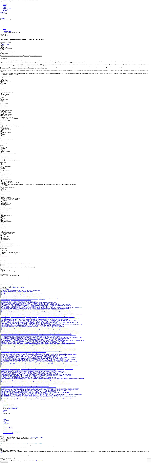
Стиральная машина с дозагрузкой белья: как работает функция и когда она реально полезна (57, 396)
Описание (2, 55)
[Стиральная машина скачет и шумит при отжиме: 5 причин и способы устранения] (17, 319)
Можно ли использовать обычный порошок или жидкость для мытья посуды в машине (54, 366)
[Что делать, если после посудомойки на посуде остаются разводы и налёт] (15, 323)
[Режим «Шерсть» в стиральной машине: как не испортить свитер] (14, 393)
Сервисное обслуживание (8, 426)
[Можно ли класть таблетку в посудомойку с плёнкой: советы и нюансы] (15, 379)
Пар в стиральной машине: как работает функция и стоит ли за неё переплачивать (51, 360)
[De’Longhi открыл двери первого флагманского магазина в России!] (14, 302)
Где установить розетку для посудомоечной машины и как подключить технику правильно (56, 343)
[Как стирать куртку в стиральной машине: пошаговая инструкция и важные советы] (18, 328)
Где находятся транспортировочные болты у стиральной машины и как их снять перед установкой (61, 331)
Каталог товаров (6, 420)
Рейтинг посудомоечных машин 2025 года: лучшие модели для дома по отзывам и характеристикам (62, 313)
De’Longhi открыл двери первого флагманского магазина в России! (42, 302)
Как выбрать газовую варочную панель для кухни (32, 293)
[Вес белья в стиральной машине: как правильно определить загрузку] (14, 356)
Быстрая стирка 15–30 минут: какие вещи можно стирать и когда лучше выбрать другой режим (59, 389)
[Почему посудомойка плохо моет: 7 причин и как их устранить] (13, 306)
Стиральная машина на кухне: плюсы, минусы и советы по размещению (45, 336)
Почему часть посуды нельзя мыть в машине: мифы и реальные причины (46, 325)
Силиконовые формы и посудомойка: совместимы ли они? (37, 386)
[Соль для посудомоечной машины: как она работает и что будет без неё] (15, 321)
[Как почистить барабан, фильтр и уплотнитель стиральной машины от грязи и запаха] (18, 311)
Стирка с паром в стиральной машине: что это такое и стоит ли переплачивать (49, 339)
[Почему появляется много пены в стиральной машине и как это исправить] (16, 351)
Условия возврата (6, 429)
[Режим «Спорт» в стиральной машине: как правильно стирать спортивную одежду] (17, 392)
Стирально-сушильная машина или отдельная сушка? (34, 299)
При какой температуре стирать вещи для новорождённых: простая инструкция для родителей (59, 365)
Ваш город (2, 274)
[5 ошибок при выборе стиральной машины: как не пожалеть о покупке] (15, 303)
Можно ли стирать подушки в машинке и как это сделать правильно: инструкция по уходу (56, 317)
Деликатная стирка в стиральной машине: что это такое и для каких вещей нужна (51, 347)
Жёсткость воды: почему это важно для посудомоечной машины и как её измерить (51, 372)
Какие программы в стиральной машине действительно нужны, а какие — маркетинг (53, 305)
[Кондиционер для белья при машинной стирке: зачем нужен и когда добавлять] (16, 358)
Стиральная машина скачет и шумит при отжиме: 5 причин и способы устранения (51, 319)
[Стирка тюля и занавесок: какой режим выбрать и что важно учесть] (14, 387)
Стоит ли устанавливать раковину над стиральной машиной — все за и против (50, 355)
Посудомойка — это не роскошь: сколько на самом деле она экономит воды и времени (53, 304)
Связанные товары (15, 55)
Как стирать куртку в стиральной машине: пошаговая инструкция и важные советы (52, 328)
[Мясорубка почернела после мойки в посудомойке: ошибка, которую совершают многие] (18, 374)
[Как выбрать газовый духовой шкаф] (8, 300)
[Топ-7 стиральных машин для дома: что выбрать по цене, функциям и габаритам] (17, 316)
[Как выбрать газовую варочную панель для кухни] (11, 293)
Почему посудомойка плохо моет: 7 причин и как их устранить (40, 306)
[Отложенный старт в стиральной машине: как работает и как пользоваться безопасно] (18, 390)
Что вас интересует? (4, 275)
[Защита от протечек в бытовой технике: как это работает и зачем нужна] (15, 368)
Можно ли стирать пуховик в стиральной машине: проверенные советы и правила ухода (55, 312)
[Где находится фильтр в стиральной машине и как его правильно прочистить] (16, 326)
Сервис (4, 7)
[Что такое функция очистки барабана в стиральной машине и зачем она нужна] (16, 342)
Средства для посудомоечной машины (25, 291)
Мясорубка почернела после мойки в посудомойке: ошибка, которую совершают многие (55, 374)
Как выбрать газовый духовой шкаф (23, 300)
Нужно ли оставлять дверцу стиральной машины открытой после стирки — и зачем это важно (59, 322)
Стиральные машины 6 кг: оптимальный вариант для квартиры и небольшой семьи (52, 330)
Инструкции (32, 55)
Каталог (4, 6)
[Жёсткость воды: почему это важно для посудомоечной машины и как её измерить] (17, 372)
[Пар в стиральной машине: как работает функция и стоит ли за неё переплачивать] (17, 360)
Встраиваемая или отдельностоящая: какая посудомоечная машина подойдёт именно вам (55, 375)
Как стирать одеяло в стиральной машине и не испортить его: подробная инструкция (53, 344)
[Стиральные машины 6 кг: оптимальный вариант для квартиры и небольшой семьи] (17, 330)
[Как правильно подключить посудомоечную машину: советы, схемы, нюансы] (16, 309)
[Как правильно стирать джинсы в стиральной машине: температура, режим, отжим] (17, 314)
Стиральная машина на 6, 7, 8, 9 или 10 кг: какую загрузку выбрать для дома (48, 395)
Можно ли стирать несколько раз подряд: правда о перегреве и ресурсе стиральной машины (57, 359)
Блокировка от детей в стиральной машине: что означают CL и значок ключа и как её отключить (60, 388)
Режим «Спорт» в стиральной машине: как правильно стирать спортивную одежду (52, 392)
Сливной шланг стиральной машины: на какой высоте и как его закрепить (47, 380)
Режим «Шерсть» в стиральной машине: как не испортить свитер (41, 393)
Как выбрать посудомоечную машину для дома (30, 290)
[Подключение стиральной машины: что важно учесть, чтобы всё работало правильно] (18, 308)
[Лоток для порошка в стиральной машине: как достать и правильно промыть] (16, 346)
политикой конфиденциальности (36, 437)
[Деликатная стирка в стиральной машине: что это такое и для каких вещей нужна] (17, 347)
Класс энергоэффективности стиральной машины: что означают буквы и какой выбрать (55, 398)
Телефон (2, 272)
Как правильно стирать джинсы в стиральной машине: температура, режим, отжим (52, 314)
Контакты (5, 10)
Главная (4, 419)
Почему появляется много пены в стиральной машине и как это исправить (47, 351)
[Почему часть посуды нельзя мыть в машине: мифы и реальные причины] (15, 325)
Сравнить (2, 54)
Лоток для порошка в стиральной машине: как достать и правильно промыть (48, 346)
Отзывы (21, 55)
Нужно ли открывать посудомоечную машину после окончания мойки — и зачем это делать (57, 349)
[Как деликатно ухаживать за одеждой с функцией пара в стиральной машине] (16, 297)
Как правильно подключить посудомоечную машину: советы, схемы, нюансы (48, 309)
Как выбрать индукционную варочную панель (29, 294)
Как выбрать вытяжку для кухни (21, 292)
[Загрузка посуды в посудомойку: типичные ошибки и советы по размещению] (16, 327)
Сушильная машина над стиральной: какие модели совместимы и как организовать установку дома (62, 337)
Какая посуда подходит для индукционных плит (31, 295)
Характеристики (8, 55)
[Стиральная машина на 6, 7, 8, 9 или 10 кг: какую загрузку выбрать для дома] (16, 395)
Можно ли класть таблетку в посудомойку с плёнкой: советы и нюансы (44, 379)
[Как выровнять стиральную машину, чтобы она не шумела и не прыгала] (15, 373)
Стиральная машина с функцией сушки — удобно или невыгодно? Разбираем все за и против (58, 361)
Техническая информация (8, 427)
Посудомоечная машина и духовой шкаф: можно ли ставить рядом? (42, 370)
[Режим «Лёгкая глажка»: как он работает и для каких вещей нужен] (14, 391)
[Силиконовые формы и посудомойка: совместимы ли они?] (12, 386)
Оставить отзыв (4, 248)
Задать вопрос (31, 267)
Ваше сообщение (3, 260)
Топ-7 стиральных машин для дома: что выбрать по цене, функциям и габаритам (50, 316)
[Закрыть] (0, 268)
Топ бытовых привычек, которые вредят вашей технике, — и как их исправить (50, 362)
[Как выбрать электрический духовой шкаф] (9, 301)
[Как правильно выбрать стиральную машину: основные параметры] (14, 377)
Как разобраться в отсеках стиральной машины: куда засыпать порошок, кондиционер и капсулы (60, 318)
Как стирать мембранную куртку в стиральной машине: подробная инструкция (50, 382)
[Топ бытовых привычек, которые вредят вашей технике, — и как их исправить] (17, 362)
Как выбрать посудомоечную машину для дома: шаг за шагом (38, 376)
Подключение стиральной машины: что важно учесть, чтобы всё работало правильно (53, 308)
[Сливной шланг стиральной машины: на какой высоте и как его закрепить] (16, 380)
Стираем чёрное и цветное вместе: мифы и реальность (35, 352)
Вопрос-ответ (26, 55)
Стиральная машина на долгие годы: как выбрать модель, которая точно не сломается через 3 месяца (62, 307)
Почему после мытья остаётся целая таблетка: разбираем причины (41, 384)
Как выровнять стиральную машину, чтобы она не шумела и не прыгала (45, 373)
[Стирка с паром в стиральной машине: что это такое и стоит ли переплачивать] (16, 339)
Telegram (5, 410)
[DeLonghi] (2, 18)
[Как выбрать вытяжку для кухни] (7, 292)
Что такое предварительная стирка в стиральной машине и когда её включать (48, 341)
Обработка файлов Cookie (8, 433)
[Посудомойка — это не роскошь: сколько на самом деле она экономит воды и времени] (18, 304)
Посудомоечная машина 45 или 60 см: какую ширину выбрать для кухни (45, 399)
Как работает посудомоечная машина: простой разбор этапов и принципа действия (52, 338)
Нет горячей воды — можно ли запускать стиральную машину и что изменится (50, 353)
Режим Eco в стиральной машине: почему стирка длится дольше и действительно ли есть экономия (62, 394)
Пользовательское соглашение (9, 430)
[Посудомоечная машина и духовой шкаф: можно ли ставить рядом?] (14, 370)
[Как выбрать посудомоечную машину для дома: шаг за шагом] (13, 376)
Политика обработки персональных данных (12, 432)
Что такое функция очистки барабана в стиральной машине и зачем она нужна (49, 342)
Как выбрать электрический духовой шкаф (27, 301)
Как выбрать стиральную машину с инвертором (30, 296)
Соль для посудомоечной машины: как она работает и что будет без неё (44, 321)
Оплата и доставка (6, 2)
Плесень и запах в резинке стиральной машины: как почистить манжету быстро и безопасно (57, 335)
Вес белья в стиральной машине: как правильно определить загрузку (43, 356)
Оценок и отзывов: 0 (4, 44)
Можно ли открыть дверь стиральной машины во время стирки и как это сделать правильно (57, 348)
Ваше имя (2, 253)
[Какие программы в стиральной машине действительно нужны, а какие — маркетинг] (18, 305)
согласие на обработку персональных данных (14, 286)
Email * (1, 271)
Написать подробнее (4, 255)
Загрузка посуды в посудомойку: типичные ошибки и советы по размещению (48, 327)
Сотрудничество (6, 423)
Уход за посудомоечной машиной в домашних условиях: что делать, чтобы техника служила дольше (62, 324)
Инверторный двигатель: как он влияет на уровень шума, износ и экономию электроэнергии (58, 320)
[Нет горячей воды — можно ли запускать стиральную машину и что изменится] (17, 353)
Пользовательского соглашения (18, 287)
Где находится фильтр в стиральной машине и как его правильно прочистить (48, 326)
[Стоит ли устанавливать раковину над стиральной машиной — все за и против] (17, 355)
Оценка (2, 254)
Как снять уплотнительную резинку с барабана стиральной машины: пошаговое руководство (58, 354)
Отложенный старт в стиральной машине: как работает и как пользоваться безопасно (53, 390)
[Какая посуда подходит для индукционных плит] (10, 295)
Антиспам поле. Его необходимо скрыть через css (10, 252)
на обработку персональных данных (22, 262)
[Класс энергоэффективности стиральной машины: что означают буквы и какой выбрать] (18, 398)
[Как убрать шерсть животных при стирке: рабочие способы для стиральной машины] (18, 383)
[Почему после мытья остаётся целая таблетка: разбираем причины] (14, 384)
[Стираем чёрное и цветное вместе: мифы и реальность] (12, 352)
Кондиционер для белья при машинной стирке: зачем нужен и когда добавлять (49, 358)
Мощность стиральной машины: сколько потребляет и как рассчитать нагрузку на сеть (54, 334)
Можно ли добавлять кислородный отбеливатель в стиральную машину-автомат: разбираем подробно (63, 378)
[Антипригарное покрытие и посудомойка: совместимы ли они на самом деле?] (16, 371)
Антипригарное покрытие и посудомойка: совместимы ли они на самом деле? (49, 371)
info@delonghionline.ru (12, 408)
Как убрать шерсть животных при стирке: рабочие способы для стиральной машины (53, 383)
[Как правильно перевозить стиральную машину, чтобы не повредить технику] (16, 381)
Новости (4, 5)
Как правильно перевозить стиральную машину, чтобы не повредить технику (48, 381)
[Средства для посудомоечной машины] (8, 291)
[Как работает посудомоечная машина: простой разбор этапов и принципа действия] (17, 338)
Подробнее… (3, 452)
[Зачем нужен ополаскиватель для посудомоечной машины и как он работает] (16, 345)
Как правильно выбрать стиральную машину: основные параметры (42, 377)
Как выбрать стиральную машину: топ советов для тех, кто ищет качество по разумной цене (57, 357)
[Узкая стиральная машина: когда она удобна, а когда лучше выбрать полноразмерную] (18, 397)
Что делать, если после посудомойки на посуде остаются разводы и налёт (46, 323)
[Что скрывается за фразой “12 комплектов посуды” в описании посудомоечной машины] (18, 369)
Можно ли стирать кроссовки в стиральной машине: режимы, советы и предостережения (56, 310)
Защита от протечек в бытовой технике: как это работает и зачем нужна (45, 368)
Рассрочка (5, 4)
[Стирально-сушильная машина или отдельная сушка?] (11, 299)
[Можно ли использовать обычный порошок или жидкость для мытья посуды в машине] (18, 366)
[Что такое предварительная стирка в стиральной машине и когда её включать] (16, 341)
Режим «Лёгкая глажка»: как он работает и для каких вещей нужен (42, 391)
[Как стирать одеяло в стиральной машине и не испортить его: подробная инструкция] (18, 344)
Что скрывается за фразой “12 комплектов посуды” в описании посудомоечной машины (55, 369)
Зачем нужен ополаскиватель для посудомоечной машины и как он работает (47, 345)
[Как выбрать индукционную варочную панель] (10, 294)
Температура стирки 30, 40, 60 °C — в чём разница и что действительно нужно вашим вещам (58, 363)
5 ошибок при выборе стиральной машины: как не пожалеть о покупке (44, 303)
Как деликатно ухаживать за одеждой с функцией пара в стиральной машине (48, 297)
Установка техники (7, 8)
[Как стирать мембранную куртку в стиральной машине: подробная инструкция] (17, 382)
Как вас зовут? (3, 270)
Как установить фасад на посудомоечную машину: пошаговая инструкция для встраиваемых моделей (63, 340)
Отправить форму (4, 288)
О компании (5, 9)
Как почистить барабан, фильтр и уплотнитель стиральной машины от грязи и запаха (53, 311)
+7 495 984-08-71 (6, 405)
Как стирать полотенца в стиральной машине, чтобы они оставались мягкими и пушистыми (57, 329)
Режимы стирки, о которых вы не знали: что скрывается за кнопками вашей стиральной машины (60, 364)
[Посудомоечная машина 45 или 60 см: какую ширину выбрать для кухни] (15, 399)
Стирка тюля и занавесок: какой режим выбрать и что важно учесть (42, 387)
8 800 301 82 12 (3, 12)
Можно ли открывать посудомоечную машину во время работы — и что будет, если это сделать (59, 333)
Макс (4, 411)
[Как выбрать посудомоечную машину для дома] (10, 290)
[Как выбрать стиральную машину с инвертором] (10, 296)
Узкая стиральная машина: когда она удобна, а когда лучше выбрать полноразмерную (53, 397)
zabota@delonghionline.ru (14, 407)
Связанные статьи (39, 55)
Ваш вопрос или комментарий (6, 284)
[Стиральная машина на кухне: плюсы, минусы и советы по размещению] (15, 336)
